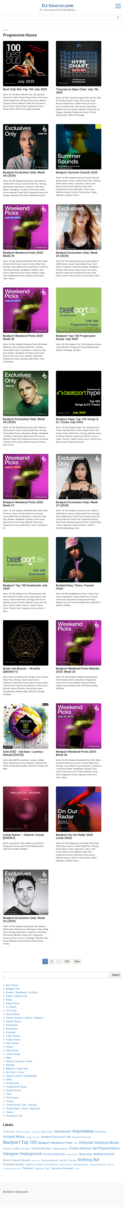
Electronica (12, 1025)
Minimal (10, 1065)
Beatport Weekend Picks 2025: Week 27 (23, 503)
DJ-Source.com (57, 5)
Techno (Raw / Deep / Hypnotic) (23, 1108)
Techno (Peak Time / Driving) (21, 1104)
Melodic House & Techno (19, 1061)
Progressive (12, 1083)
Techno (10, 1101)
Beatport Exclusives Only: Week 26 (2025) (24, 919)
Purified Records (51, 1164)
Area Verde (100, 1132)
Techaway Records (98, 1165)
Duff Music (25, 1149)
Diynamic (7, 1148)
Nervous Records (50, 1160)
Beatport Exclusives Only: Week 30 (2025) (24, 174)
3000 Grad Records (23, 1132)
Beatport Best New (33, 1137)
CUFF (76, 1143)
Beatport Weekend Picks (55, 1143)
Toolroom (27, 1168)
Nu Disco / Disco (15, 1072)
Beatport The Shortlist (81, 1137)
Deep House (12, 1003)
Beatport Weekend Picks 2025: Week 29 (23, 254)
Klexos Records (72, 1154)
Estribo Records (41, 1148)
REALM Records (66, 1165)
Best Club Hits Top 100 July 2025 (25, 89)
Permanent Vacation (13, 1164)
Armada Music (14, 1137)
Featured (10, 1032)
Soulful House (13, 1090)
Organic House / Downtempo (21, 1075)
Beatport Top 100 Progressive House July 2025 (75, 337)
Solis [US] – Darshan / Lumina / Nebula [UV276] (23, 753)
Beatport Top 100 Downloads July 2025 (25, 587)
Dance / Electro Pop (16, 996)
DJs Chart (11, 1010)
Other (9, 1079)
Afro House (12, 985)
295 (67, 961)
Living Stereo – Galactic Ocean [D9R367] (23, 836)
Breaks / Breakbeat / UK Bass (22, 992)
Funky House (13, 1036)
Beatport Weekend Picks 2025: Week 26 (76, 753)
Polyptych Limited (34, 1164)
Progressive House (16, 1086)
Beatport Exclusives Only (56, 1136)
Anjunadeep (83, 1131)
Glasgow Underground (22, 1153)
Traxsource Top (14, 1115)
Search (115, 974)
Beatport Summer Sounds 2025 (77, 172)
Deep (9, 999)
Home (5, 30)
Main (8, 1057)
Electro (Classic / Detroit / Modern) (24, 1017)
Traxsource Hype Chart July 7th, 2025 (77, 91)
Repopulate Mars (80, 1164)
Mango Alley (85, 1154)
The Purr (110, 1164)
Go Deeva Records (54, 1154)
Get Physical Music (106, 1148)
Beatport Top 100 (20, 1142)
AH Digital (36, 1132)
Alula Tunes (47, 1131)
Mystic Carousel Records (16, 1160)
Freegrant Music (60, 1148)
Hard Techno (12, 1043)
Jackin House (13, 1054)
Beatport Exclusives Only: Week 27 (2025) (77, 503)
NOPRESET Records (68, 1160)
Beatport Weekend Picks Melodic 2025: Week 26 (78, 670)
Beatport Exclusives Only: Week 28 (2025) (24, 420)
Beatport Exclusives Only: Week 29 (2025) (77, 254)
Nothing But (88, 1159)
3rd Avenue (9, 1131)
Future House (13, 1039)
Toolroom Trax (42, 1168)
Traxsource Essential (62, 1168)
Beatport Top (13, 988)
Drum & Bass (13, 1014)
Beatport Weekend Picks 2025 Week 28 (23, 337)
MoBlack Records (103, 1154)
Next (77, 961)
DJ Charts (11, 1007)
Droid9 (16, 1148)
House (9, 1046)
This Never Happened (12, 1169)
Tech (8, 1094)
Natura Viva (36, 1161)
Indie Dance (12, 1050)
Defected (86, 1142)
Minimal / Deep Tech (17, 1068)
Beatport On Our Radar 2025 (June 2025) (74, 836)
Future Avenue (80, 1148)
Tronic (77, 1169)
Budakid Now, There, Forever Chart (75, 587)
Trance (9, 1112)
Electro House (13, 1021)
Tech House (12, 1097)
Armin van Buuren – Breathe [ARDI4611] (21, 670)
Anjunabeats (62, 1131)
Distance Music (107, 1143)
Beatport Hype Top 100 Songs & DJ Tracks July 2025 (77, 420)
